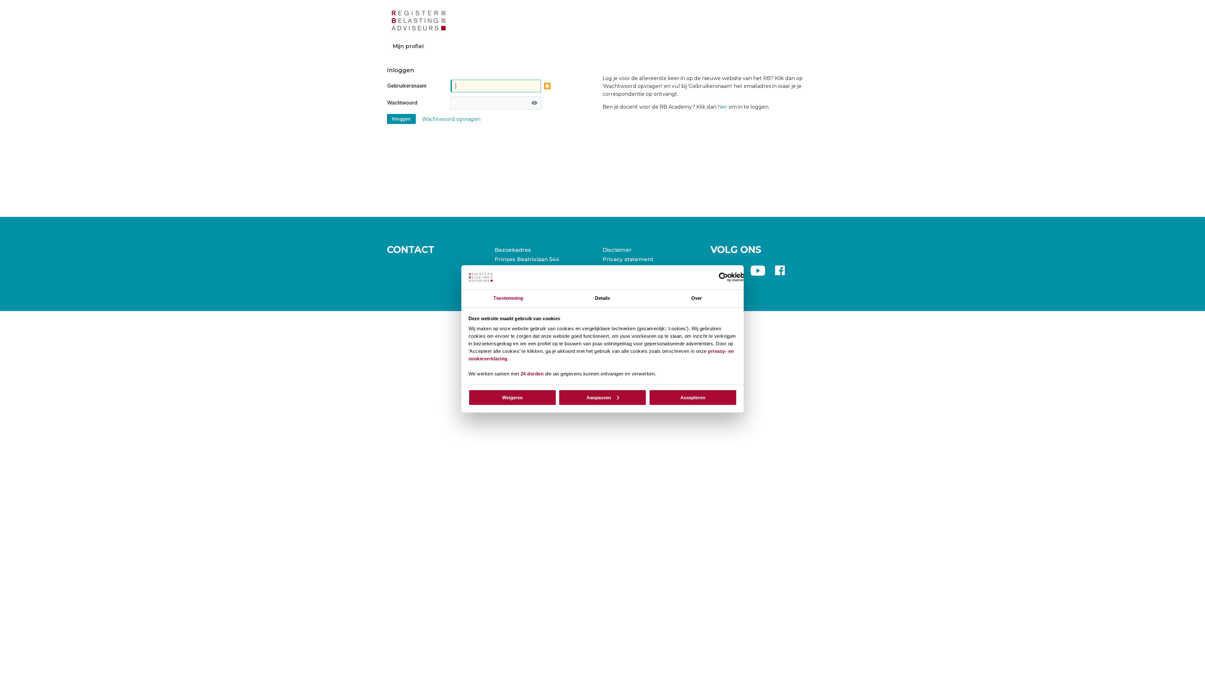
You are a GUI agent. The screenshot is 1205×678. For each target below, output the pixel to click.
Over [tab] (696, 298)
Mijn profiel (408, 46)
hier (722, 107)
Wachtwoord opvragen (451, 119)
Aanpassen (598, 397)
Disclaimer (617, 250)
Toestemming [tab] (508, 298)
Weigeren (512, 397)
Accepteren (692, 397)
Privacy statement (627, 259)
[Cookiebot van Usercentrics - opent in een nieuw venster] (723, 277)
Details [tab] (602, 298)
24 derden (532, 373)
